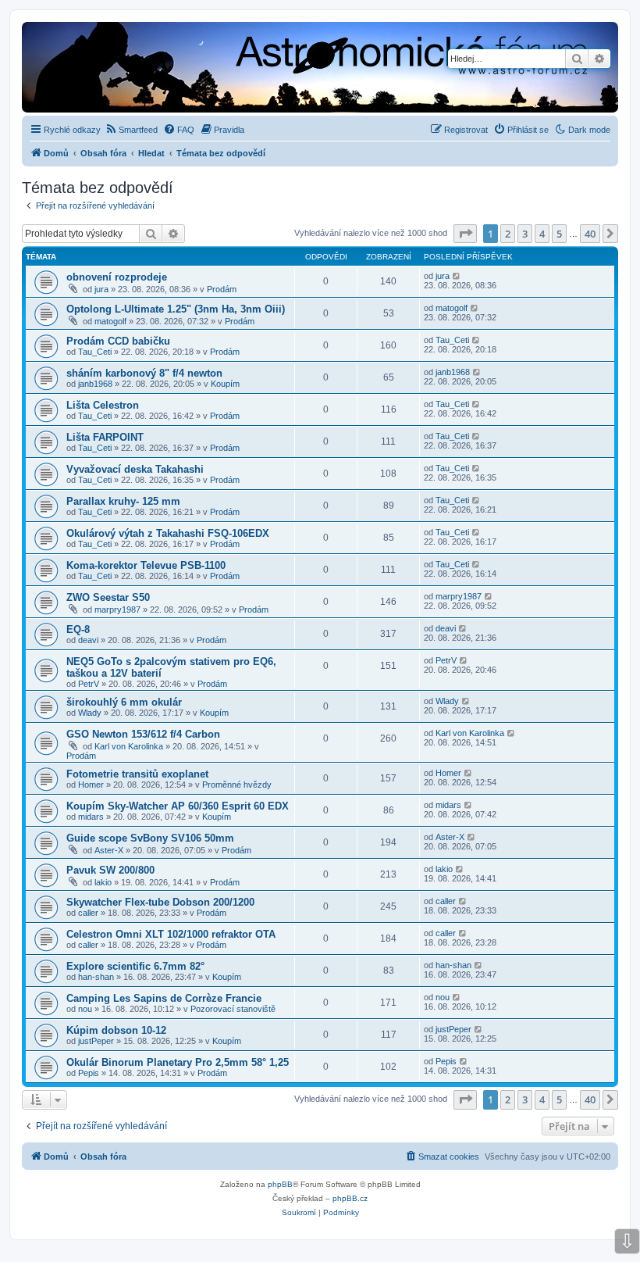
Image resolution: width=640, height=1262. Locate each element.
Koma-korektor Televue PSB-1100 (146, 565)
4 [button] (542, 234)
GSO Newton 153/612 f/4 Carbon (143, 734)
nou (85, 1009)
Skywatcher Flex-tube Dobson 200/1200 (160, 902)
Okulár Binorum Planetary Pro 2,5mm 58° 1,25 (177, 1062)
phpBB (280, 1184)
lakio (103, 882)
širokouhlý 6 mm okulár (124, 702)
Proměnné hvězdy (237, 784)
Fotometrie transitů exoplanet (137, 774)
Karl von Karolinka (128, 746)
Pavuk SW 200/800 (110, 870)
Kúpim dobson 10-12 (116, 1030)
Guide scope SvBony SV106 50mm (150, 838)
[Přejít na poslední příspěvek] (457, 276)
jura (101, 289)
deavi (88, 640)
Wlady (89, 712)
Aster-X (108, 850)
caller (88, 912)
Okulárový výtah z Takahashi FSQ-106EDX (167, 533)
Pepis (88, 1073)
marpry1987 (117, 609)
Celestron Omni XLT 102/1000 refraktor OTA (171, 934)
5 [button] (559, 234)
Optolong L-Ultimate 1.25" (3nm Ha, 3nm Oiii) (175, 309)
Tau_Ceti (95, 351)
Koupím (225, 383)
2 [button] (507, 234)
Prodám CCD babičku (118, 341)
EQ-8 (78, 629)
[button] (465, 233)
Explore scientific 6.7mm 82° (135, 966)
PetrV (88, 683)
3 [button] (525, 234)
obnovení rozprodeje (116, 277)
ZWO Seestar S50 (108, 597)
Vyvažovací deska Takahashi (135, 469)
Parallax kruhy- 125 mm (123, 501)
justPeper (96, 1041)
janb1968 (95, 383)
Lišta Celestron (102, 405)
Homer (91, 784)
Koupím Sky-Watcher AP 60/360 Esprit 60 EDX (177, 806)
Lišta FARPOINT (105, 437)
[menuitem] (131, 129)
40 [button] (590, 234)
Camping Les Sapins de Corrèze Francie (163, 998)
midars (91, 816)
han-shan (96, 976)
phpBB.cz (350, 1198)
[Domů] (226, 69)
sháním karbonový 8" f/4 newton (144, 373)
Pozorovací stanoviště (233, 1009)
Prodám (221, 289)
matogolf (110, 321)
